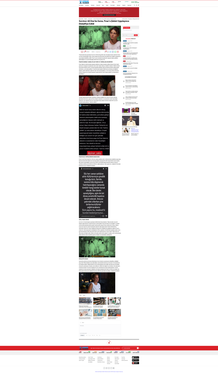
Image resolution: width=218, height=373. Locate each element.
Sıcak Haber (117, 363)
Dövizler (108, 358)
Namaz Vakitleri (87, 352)
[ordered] (92, 335)
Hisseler (115, 352)
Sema (84, 295)
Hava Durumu (101, 352)
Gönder (82, 335)
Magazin (85, 18)
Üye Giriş (123, 357)
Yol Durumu (128, 352)
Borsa (80, 352)
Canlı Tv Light (81, 360)
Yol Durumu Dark (82, 358)
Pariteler (122, 352)
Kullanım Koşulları (116, 371)
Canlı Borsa (99, 357)
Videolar (118, 5)
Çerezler (109, 371)
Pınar (80, 295)
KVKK (112, 371)
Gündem (92, 5)
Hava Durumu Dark (82, 357)
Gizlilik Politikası (104, 371)
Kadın (107, 5)
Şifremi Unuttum (125, 360)
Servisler (87, 5)
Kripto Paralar (136, 352)
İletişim (100, 371)
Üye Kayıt (123, 358)
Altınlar (108, 357)
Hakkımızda (97, 371)
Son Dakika (81, 5)
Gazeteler (129, 5)
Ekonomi (98, 5)
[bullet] (94, 335)
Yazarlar (123, 5)
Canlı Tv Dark (90, 357)
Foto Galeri (112, 5)
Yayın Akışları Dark (91, 358)
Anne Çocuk (90, 18)
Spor (103, 5)
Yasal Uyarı (121, 371)
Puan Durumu (109, 352)
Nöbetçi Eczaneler (91, 360)
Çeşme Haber (81, 18)
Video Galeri (117, 358)
